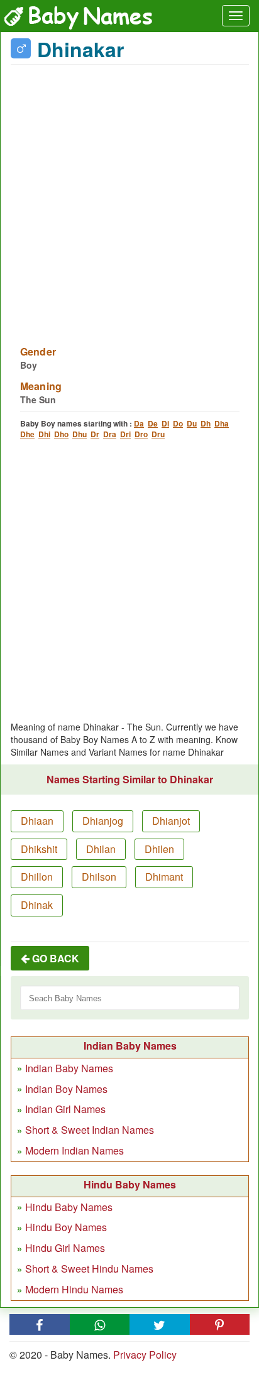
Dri (125, 434)
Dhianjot (171, 820)
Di (165, 423)
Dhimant (164, 876)
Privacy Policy (145, 1354)
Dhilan (101, 849)
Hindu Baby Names (69, 1207)
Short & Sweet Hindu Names (89, 1268)
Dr (95, 434)
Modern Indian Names (74, 1150)
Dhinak (37, 905)
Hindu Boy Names (66, 1227)
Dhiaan (37, 820)
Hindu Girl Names (65, 1248)
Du (192, 423)
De (153, 423)
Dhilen (159, 849)
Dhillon (37, 876)
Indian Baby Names (69, 1068)
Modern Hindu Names (74, 1289)
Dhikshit (39, 849)
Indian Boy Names (66, 1089)
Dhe (27, 434)
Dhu (79, 434)
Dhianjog (102, 820)
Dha (221, 423)
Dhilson (99, 876)
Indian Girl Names (65, 1109)
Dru (158, 434)
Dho (61, 434)
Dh (206, 423)
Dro (141, 434)
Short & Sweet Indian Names (89, 1129)
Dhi (44, 434)
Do (178, 423)
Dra (109, 434)
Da (139, 423)
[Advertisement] (129, 197)
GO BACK (54, 958)
